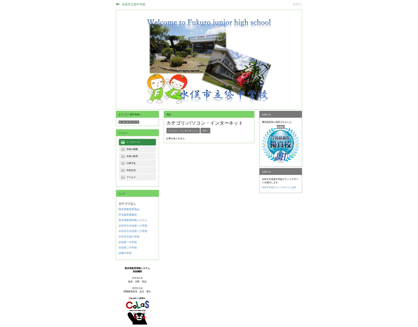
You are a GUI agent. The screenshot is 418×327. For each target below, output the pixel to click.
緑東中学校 (125, 253)
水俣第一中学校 (128, 242)
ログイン (297, 4)
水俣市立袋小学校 (129, 236)
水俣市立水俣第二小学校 (133, 231)
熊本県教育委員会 (129, 209)
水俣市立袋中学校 (133, 4)
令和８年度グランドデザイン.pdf (279, 187)
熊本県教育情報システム (133, 220)
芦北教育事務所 (128, 214)
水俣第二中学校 (128, 247)
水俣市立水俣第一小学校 (133, 225)
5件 (205, 130)
